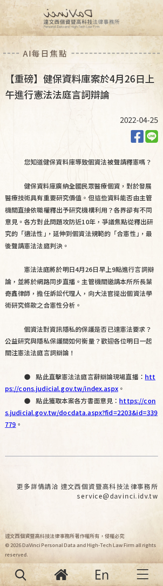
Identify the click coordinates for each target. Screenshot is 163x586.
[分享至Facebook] (137, 135)
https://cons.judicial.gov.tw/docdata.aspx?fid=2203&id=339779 (81, 412)
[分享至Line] (151, 135)
